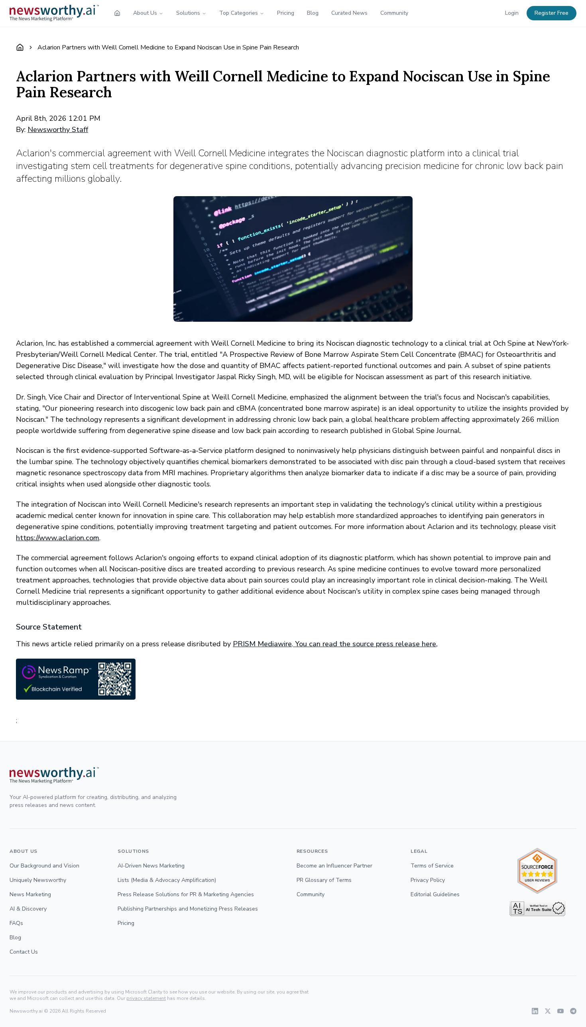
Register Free (551, 13)
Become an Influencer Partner (334, 866)
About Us (145, 13)
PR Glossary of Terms (324, 880)
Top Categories (238, 13)
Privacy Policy (428, 880)
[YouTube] (560, 1011)
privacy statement (146, 998)
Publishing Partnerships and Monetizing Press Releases (188, 909)
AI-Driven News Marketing (151, 866)
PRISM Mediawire (262, 644)
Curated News (349, 13)
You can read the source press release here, (365, 644)
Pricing (285, 13)
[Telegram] (573, 1011)
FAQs (16, 923)
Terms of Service (432, 866)
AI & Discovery (28, 909)
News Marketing (30, 894)
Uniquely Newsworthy (38, 880)
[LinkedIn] (535, 1011)
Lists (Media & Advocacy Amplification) (167, 880)
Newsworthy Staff (58, 129)
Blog (313, 13)
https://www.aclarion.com (57, 538)
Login (512, 13)
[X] (548, 1011)
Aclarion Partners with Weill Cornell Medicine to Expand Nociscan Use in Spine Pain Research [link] (168, 47)
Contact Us (24, 952)
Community (394, 13)
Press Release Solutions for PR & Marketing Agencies (186, 894)
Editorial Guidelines (435, 894)
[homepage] (117, 13)
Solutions (188, 13)
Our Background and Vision (44, 866)
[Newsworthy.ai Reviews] (537, 871)
